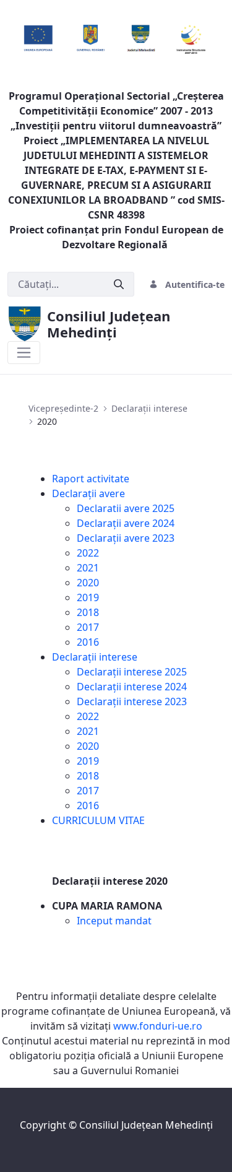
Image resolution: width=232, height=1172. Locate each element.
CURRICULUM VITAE (98, 820)
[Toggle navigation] (23, 352)
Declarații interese (94, 657)
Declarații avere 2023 (125, 538)
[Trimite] (118, 284)
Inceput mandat (114, 920)
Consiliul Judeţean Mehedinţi (146, 1125)
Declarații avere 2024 (125, 523)
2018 (88, 612)
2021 (88, 568)
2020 (88, 582)
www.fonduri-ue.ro (157, 1026)
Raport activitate (90, 478)
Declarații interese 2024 (132, 686)
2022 (88, 553)
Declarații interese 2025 (132, 672)
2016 (88, 642)
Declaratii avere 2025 (125, 508)
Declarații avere (88, 493)
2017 (88, 627)
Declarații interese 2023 (132, 701)
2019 (88, 597)
